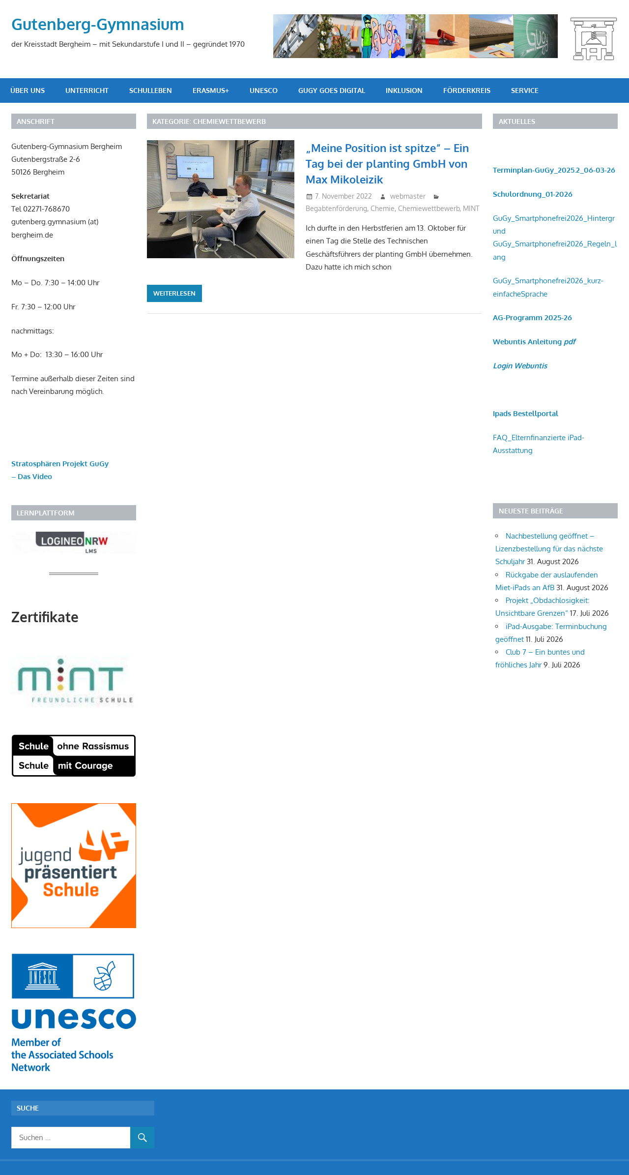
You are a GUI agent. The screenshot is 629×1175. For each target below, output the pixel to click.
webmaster (408, 196)
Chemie (383, 208)
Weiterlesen (174, 293)
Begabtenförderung (336, 208)
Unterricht (87, 90)
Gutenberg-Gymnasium (97, 24)
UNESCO (264, 90)
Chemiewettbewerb (428, 208)
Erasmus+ (211, 90)
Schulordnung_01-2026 (532, 194)
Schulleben (150, 90)
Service (525, 90)
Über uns (27, 90)
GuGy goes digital (331, 90)
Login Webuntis (520, 365)
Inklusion (404, 90)
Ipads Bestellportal (525, 413)
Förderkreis (466, 90)
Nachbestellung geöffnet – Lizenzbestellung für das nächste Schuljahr (549, 549)
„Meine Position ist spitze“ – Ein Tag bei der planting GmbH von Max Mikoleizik (387, 163)
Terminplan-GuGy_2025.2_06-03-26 (554, 170)
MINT (471, 208)
